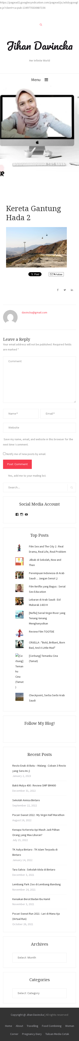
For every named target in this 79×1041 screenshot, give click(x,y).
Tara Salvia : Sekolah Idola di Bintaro (33, 869)
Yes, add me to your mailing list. (27, 475)
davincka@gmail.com (34, 312)
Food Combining (52, 1026)
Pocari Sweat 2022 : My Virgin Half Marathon (38, 815)
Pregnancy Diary (32, 1034)
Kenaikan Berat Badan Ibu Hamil (31, 899)
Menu (36, 79)
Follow (58, 274)
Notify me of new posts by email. (26, 454)
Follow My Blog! (39, 723)
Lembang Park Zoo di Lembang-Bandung (36, 884)
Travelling (32, 1026)
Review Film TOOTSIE (41, 631)
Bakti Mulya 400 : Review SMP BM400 (34, 785)
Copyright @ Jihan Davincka (27, 1015)
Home (8, 1026)
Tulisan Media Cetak (57, 1034)
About (19, 1026)
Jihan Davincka (39, 45)
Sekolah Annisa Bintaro (26, 800)
